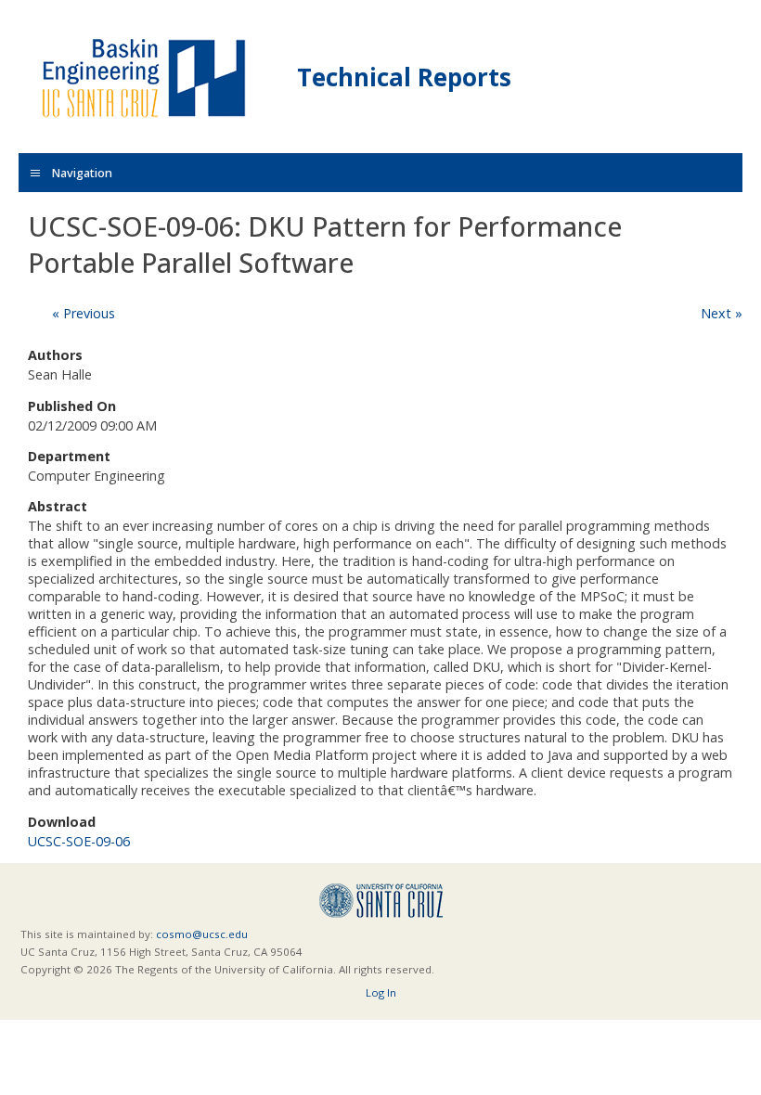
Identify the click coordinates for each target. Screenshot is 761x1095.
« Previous (83, 313)
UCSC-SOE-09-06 (79, 841)
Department (69, 456)
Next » (721, 313)
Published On (72, 406)
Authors (55, 355)
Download (62, 822)
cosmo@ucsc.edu (202, 934)
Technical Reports (404, 77)
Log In (381, 992)
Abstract (57, 506)
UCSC (381, 900)
